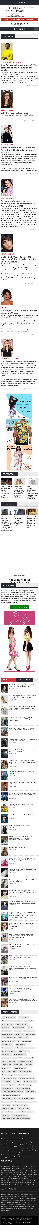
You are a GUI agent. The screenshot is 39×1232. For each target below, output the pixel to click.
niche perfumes (7, 1112)
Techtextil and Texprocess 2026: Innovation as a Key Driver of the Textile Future (22, 968)
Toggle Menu (20, 3)
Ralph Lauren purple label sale (12, 1021)
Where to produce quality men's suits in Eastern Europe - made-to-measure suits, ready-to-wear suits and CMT (6, 524)
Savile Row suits (24, 1051)
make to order (30, 1034)
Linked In (21, 24)
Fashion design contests (26, 1098)
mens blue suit (23, 1038)
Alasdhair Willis (7, 1034)
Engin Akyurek (20, 1044)
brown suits (29, 1021)
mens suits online (25, 1071)
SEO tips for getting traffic (10, 1041)
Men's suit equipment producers (19, 1172)
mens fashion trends (9, 1051)
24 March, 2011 (32, 174)
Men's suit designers (13, 1168)
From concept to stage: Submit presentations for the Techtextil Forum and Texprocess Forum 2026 (23, 989)
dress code (5, 1027)
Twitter (15, 24)
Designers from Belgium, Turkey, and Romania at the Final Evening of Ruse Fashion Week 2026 (21, 924)
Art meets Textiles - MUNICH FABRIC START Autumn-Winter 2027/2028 (21, 729)
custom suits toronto (8, 1017)
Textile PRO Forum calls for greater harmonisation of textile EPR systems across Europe (21, 718)
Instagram (24, 24)
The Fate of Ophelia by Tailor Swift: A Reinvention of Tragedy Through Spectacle (23, 1000)
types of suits (17, 1058)
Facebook (12, 24)
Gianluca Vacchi (7, 1044)
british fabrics (6, 1054)
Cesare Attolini (6, 1031)
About (9, 1222)
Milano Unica (6, 1068)
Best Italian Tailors (20, 1068)
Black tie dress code (8, 1061)
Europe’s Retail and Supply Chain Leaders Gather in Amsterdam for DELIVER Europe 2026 (23, 794)
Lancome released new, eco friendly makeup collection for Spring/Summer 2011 (18, 203)
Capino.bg (5, 1115)
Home (4, 1222)
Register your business (19, 607)
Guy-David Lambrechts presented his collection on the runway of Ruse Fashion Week (22, 892)
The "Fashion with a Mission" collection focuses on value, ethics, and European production (22, 903)
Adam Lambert (23, 1017)
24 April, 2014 (33, 85)
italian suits (19, 1034)
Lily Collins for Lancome (14, 113)
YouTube (27, 24)
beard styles (30, 1092)
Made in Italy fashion (23, 1088)
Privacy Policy (8, 1223)
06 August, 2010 (32, 283)
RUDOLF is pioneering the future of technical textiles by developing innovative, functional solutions (20, 838)
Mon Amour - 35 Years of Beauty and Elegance (21, 805)
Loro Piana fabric (21, 1024)
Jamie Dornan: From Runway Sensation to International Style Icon (23, 740)
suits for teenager (18, 1027)
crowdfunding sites (8, 1085)
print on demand (7, 1088)
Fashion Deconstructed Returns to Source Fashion (22, 772)
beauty (30, 1027)
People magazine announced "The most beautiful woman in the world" (19, 67)
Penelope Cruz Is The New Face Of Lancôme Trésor (19, 311)
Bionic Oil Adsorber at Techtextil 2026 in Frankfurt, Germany (22, 870)
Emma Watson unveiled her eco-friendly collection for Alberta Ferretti (18, 150)
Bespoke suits (5, 1210)
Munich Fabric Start (30, 1081)
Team (15, 1222)
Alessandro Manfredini (26, 1078)
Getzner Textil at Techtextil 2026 (19, 847)
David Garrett (26, 1041)
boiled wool (29, 1058)
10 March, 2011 (32, 229)
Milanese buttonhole (8, 1038)
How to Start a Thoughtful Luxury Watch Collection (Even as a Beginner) (22, 685)
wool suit (18, 1031)
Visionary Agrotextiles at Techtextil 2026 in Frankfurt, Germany (23, 880)
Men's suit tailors (22, 1166)
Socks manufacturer (8, 1108)
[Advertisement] (19, 553)
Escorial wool (6, 1081)
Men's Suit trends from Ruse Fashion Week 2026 (23, 815)
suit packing (6, 1058)
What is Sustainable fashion (11, 1095)
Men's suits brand (21, 1075)
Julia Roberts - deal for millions (18, 361)
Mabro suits (18, 1065)
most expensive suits (9, 1071)
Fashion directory (25, 1141)
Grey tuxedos (6, 1065)
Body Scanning (7, 1075)
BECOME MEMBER (19, 576)
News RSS (17, 1219)
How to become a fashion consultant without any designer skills (19, 521)
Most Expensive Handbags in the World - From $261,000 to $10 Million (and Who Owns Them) (32, 493)
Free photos (6, 1105)
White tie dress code (25, 1061)
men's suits (17, 1139)
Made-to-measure (7, 1194)
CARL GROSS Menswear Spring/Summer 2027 (22, 783)
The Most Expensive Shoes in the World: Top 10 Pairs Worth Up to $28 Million (19, 492)
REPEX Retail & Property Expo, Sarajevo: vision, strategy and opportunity (22, 956)
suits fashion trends (8, 1098)
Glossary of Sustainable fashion (12, 1092)
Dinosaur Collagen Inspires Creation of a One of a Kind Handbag (22, 750)
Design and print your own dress (25, 1102)
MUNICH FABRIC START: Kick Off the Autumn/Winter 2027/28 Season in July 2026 (22, 762)
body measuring (23, 1108)
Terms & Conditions (25, 1222)
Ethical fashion (7, 1102)
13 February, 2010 (32, 389)
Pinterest (18, 24)
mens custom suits (20, 1054)
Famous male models (9, 1078)
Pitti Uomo (28, 1065)
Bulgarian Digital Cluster (28, 1219)
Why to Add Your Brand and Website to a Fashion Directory (22, 945)
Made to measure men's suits (24, 1048)
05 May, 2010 (33, 334)
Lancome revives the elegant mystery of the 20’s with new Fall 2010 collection (19, 259)
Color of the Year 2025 (20, 1105)
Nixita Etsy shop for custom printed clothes (16, 1119)
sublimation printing (24, 1085)
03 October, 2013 (32, 120)
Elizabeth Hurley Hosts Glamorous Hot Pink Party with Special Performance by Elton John (22, 859)
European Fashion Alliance (24, 1112)
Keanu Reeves (6, 1048)
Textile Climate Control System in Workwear (20, 826)
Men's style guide (13, 1141)
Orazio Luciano (29, 1031)
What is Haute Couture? (19, 1115)
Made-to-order (18, 1194)
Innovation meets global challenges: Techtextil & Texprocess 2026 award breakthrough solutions (21, 935)
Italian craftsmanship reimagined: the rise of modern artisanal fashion (23, 978)
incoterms (17, 1081)
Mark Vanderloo (7, 1024)
